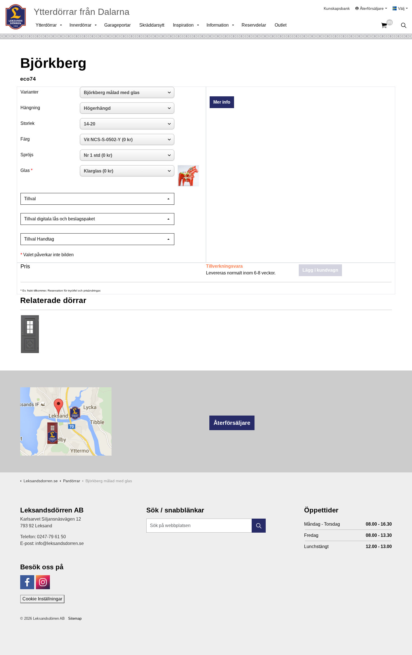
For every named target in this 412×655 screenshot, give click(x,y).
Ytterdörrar (46, 25)
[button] (259, 526)
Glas (25, 170)
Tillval (30, 198)
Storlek (27, 123)
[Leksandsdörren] (16, 16)
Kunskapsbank (337, 8)
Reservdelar (254, 25)
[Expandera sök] (403, 25)
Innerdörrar (80, 25)
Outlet (280, 25)
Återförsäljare (232, 423)
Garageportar (117, 25)
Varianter (29, 92)
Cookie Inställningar (42, 598)
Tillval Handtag (39, 239)
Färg (25, 139)
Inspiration (183, 25)
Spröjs (26, 154)
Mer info (221, 102)
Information (218, 25)
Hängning (30, 107)
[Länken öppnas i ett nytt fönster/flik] (27, 582)
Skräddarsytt (151, 25)
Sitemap (75, 618)
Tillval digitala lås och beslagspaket (59, 218)
